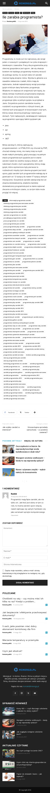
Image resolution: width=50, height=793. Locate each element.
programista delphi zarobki (13, 247)
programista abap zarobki (12, 229)
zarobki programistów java (33, 378)
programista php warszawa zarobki (15, 299)
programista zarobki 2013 (12, 346)
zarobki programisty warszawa (14, 398)
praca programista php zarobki (14, 227)
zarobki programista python (13, 372)
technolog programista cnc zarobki (15, 364)
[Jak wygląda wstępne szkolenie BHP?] (8, 735)
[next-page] (26, 481)
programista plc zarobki (12, 317)
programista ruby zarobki (37, 326)
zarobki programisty (34, 387)
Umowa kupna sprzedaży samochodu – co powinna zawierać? (37, 429)
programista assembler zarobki (14, 235)
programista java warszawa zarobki (16, 267)
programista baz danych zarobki (14, 238)
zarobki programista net (12, 369)
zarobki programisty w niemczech (15, 396)
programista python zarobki (13, 320)
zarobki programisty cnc (12, 390)
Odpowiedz (14, 515)
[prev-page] (22, 481)
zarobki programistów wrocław (14, 387)
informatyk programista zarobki (20, 200)
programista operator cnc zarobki (15, 294)
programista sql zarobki (36, 331)
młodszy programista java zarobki (15, 206)
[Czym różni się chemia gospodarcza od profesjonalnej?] (8, 765)
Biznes (17, 9)
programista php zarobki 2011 (14, 305)
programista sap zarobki (12, 329)
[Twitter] (28, 693)
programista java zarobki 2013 (14, 273)
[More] (34, 412)
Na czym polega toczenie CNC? (30, 751)
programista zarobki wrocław (13, 355)
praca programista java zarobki (14, 224)
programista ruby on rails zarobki (15, 326)
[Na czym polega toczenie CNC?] (8, 753)
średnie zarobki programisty (35, 355)
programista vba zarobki (12, 337)
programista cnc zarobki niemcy (14, 244)
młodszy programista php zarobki (15, 209)
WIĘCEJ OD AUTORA (33, 441)
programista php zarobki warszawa (15, 314)
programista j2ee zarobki (12, 264)
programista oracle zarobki (13, 296)
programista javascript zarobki (14, 276)
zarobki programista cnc (12, 366)
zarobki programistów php (12, 381)
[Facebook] (15, 693)
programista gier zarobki (12, 259)
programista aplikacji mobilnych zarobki (17, 232)
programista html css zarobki (33, 259)
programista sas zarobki (31, 329)
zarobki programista (37, 364)
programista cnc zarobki (31, 241)
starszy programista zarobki (13, 361)
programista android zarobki (33, 229)
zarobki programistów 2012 (30, 375)
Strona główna (7, 9)
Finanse (11, 13)
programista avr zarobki (36, 235)
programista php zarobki (12, 302)
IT (21, 13)
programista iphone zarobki (31, 262)
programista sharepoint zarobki (14, 331)
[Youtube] (34, 693)
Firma (17, 13)
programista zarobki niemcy (34, 349)
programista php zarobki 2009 (33, 302)
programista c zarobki (35, 238)
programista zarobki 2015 (31, 346)
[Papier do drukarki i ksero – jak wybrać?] (8, 777)
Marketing (26, 13)
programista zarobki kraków (13, 349)
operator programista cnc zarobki (15, 215)
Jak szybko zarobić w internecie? (11, 428)
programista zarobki (33, 343)
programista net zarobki (12, 288)
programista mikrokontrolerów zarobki (17, 285)
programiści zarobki (34, 227)
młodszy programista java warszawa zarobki (19, 203)
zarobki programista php (31, 369)
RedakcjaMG (11, 21)
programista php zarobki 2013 (14, 311)
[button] (4, 3)
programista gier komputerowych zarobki (18, 256)
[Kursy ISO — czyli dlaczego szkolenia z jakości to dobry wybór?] (8, 711)
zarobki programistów (11, 375)
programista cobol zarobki (37, 244)
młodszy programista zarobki (13, 212)
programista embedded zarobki (35, 247)
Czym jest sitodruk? (12, 651)
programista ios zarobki (12, 262)
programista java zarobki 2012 (33, 270)
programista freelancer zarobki (14, 250)
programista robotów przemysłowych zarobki (19, 323)
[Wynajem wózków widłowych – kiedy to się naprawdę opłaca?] (8, 461)
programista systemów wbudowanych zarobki (19, 334)
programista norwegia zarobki (14, 291)
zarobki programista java (31, 366)
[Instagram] (21, 693)
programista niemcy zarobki (32, 288)
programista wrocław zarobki (13, 343)
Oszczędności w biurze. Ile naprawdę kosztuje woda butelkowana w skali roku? (28, 449)
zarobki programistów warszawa (15, 384)
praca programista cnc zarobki (14, 221)
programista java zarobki (12, 270)
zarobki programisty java (31, 390)
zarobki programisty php (33, 393)
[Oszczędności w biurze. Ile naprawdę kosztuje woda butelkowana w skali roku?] (8, 449)
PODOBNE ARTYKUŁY (12, 441)
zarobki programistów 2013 (13, 378)
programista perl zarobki (33, 296)
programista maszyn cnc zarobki (15, 282)
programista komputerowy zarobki (15, 279)
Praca (33, 13)
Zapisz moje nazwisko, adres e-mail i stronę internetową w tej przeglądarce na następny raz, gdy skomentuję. (23, 573)
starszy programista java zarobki (15, 358)
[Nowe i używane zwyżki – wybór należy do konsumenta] (8, 472)
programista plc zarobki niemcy (33, 317)
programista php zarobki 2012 (14, 308)
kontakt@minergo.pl (31, 686)
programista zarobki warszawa (14, 352)
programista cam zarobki (12, 241)
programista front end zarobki (14, 253)
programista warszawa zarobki (14, 340)
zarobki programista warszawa (35, 372)
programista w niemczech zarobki (34, 337)
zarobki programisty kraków (13, 393)
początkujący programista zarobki (15, 218)
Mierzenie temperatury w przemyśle (20, 640)
